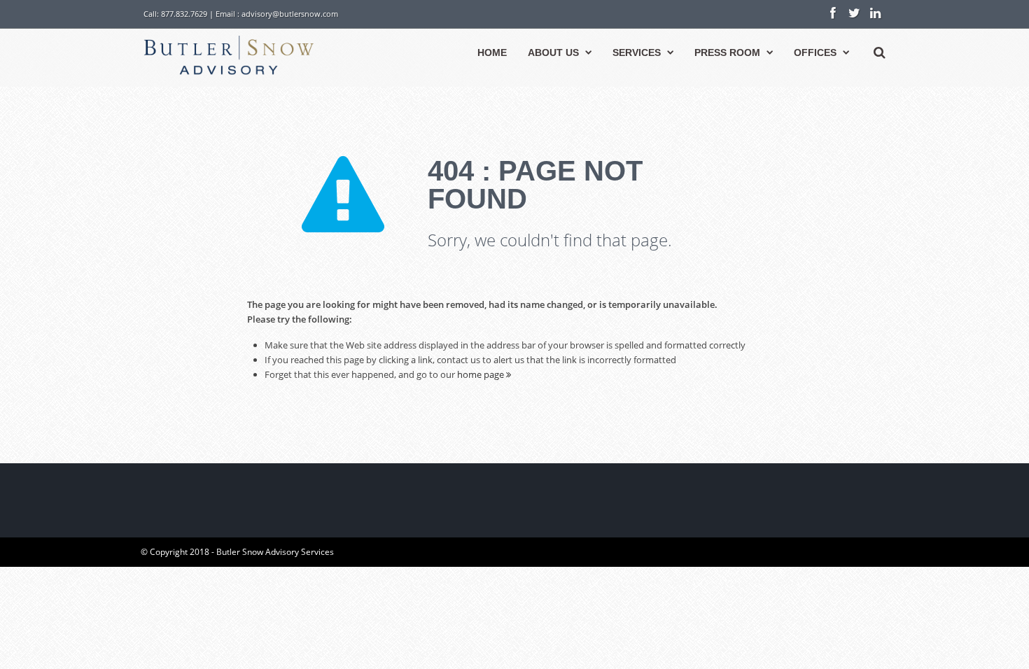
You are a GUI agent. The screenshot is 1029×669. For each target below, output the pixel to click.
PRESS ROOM (727, 52)
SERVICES (636, 52)
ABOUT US (553, 52)
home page (481, 374)
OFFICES (815, 52)
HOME (492, 52)
